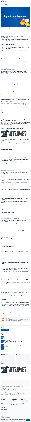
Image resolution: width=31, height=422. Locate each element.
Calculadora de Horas (14, 404)
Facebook (23, 403)
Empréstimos (5, 4)
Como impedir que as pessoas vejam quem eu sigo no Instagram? (13, 341)
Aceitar (28, 419)
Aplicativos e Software (7, 340)
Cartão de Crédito (4, 354)
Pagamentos (3, 361)
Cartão (3, 363)
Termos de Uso (3, 406)
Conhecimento (19, 354)
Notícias (3, 356)
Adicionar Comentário (5, 329)
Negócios (18, 361)
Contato (2, 403)
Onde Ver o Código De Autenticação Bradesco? (10, 337)
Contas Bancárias (7, 344)
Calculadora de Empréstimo (15, 405)
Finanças (18, 356)
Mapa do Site (3, 407)
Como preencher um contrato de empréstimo (14, 315)
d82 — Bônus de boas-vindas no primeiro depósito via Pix (9, 388)
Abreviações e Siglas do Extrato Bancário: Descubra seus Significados (13, 345)
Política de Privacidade (13, 420)
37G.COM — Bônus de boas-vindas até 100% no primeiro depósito (10, 380)
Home (2, 4)
